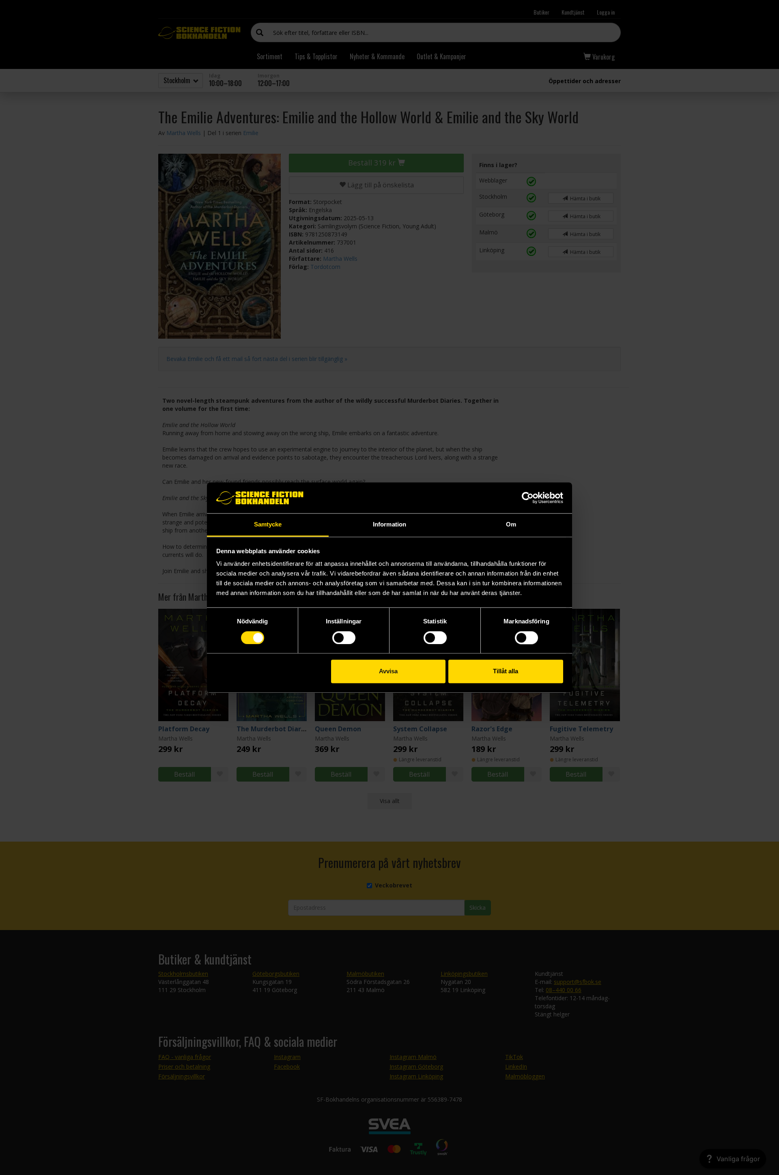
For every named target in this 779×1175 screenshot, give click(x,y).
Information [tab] (389, 524)
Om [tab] (511, 524)
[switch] (343, 637)
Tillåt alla (505, 671)
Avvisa (388, 671)
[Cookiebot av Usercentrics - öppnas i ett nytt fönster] (527, 498)
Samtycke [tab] (268, 524)
